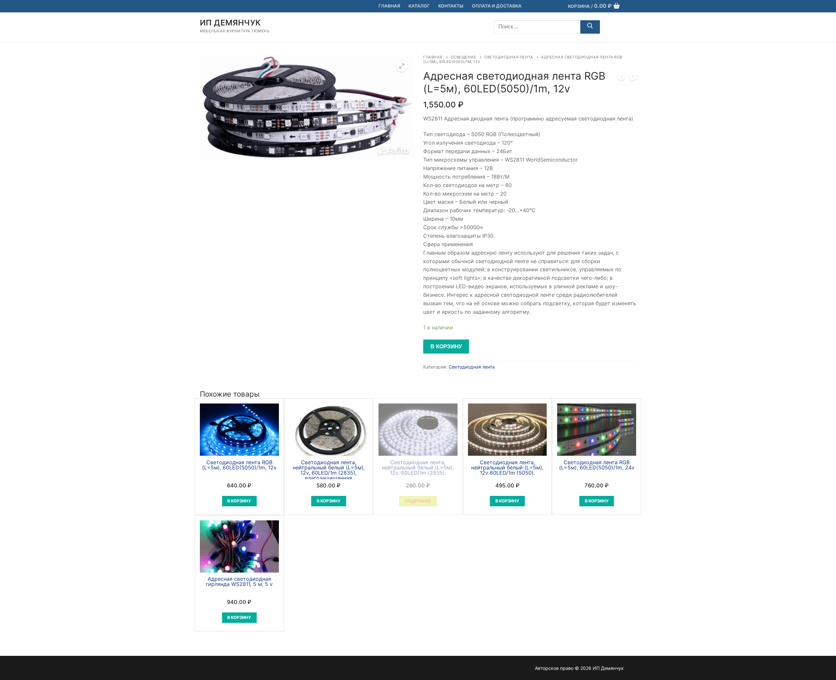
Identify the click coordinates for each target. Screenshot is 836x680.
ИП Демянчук (230, 22)
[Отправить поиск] (590, 27)
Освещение (463, 57)
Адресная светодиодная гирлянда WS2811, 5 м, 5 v (239, 581)
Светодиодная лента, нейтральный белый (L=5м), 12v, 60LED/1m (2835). (418, 467)
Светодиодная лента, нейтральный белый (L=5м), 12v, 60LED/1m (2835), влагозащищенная (329, 470)
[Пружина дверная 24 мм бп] (633, 77)
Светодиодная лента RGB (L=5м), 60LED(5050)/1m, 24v (597, 465)
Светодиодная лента (508, 57)
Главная (432, 57)
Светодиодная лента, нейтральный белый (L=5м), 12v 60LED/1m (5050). (507, 467)
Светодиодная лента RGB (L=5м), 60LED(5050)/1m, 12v (239, 465)
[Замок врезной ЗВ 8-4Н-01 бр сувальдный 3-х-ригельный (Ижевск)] (621, 77)
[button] (402, 66)
